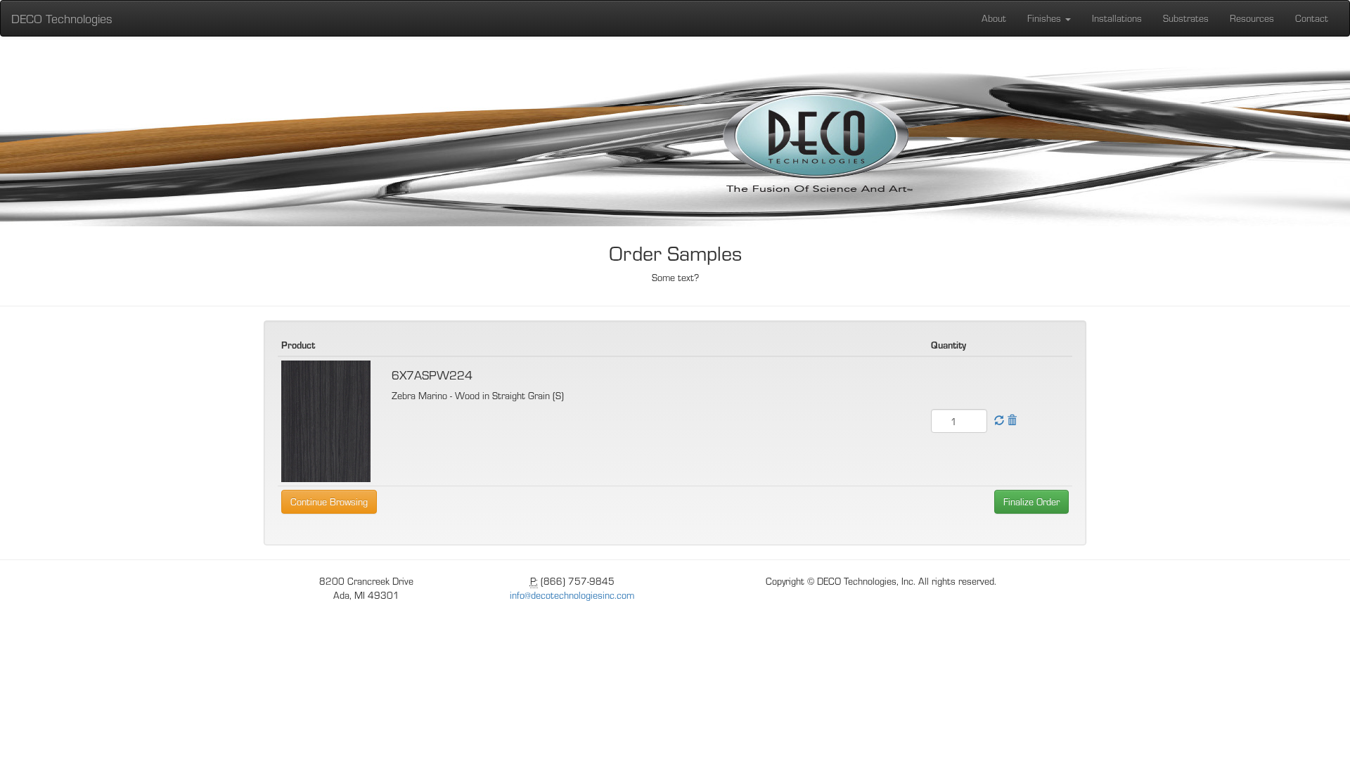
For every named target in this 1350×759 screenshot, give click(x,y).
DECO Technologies (61, 18)
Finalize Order (1031, 501)
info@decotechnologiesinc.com (572, 595)
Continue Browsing (329, 501)
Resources (1252, 18)
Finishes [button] (1045, 18)
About (994, 18)
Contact (1311, 18)
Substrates (1186, 18)
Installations (1117, 18)
